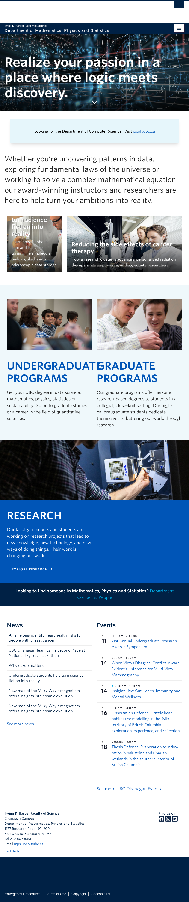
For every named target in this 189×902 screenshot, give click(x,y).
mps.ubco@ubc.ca (29, 844)
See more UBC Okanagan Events (129, 788)
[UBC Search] (179, 6)
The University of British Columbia (81, 9)
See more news (20, 724)
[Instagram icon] (168, 820)
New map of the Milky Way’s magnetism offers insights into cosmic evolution (44, 693)
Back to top (14, 851)
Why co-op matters (26, 665)
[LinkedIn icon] (175, 820)
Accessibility (100, 894)
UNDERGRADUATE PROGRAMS (54, 372)
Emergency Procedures (23, 894)
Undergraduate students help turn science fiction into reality (46, 678)
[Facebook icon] (161, 820)
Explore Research (30, 569)
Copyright (78, 894)
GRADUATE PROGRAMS (127, 372)
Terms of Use (56, 894)
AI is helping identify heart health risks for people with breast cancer (45, 638)
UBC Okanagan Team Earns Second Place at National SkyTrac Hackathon (47, 653)
